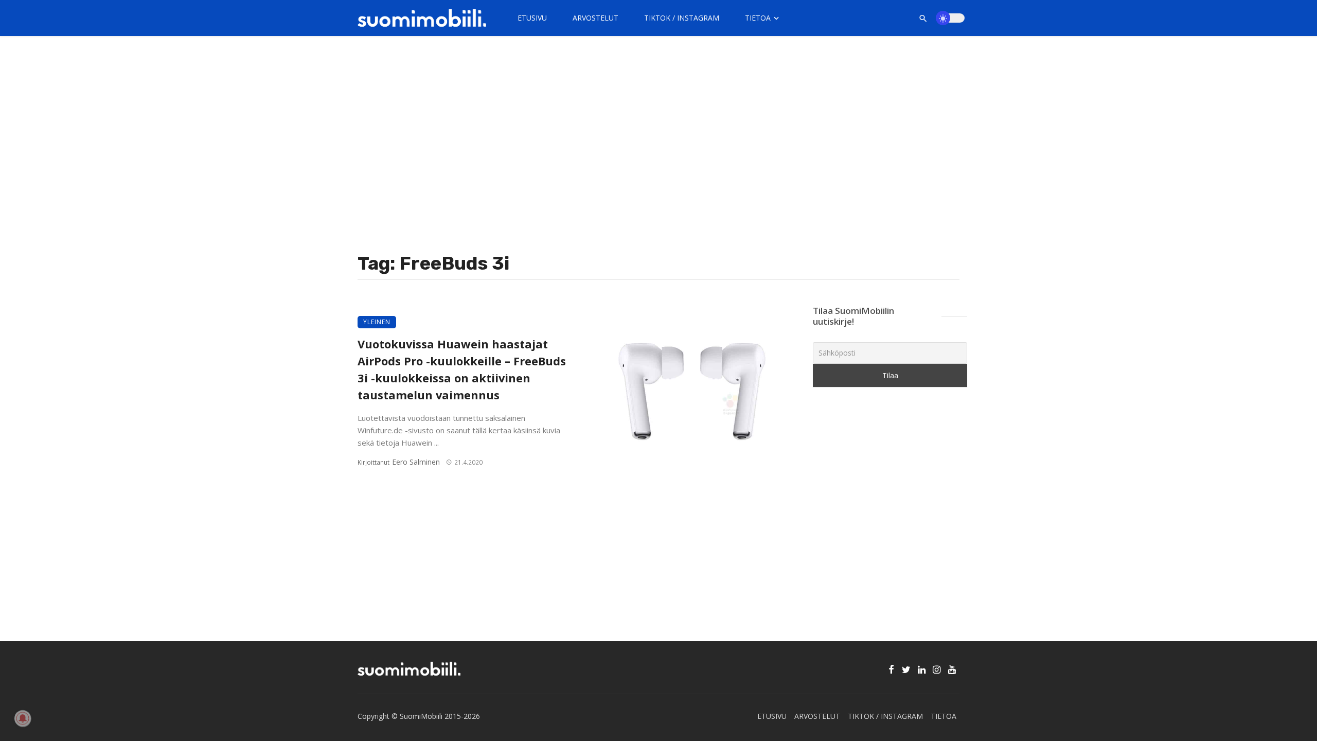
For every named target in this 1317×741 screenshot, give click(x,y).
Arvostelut (595, 18)
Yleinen (376, 321)
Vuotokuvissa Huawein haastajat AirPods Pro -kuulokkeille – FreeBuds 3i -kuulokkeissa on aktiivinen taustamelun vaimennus (462, 369)
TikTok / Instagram (681, 18)
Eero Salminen (416, 462)
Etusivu (532, 18)
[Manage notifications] (22, 718)
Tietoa (758, 18)
